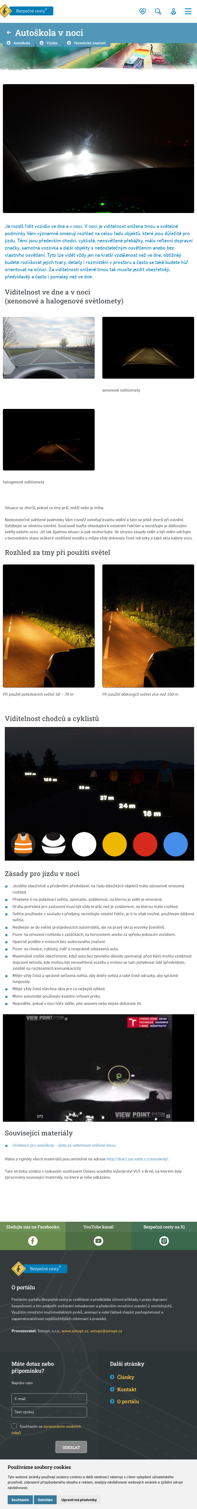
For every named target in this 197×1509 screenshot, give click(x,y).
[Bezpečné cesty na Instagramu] (164, 1241)
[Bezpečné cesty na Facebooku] (33, 1241)
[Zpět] (9, 32)
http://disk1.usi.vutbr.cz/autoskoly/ (137, 1159)
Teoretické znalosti (90, 43)
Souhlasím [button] (20, 1500)
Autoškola (21, 43)
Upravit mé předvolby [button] (79, 1500)
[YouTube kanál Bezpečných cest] (98, 1241)
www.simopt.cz (75, 1331)
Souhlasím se (31, 1426)
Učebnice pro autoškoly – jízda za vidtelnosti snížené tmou (64, 1145)
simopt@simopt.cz (106, 1331)
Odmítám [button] (45, 1500)
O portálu (128, 1401)
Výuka (51, 43)
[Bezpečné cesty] (39, 1270)
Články (125, 1377)
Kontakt (126, 1389)
